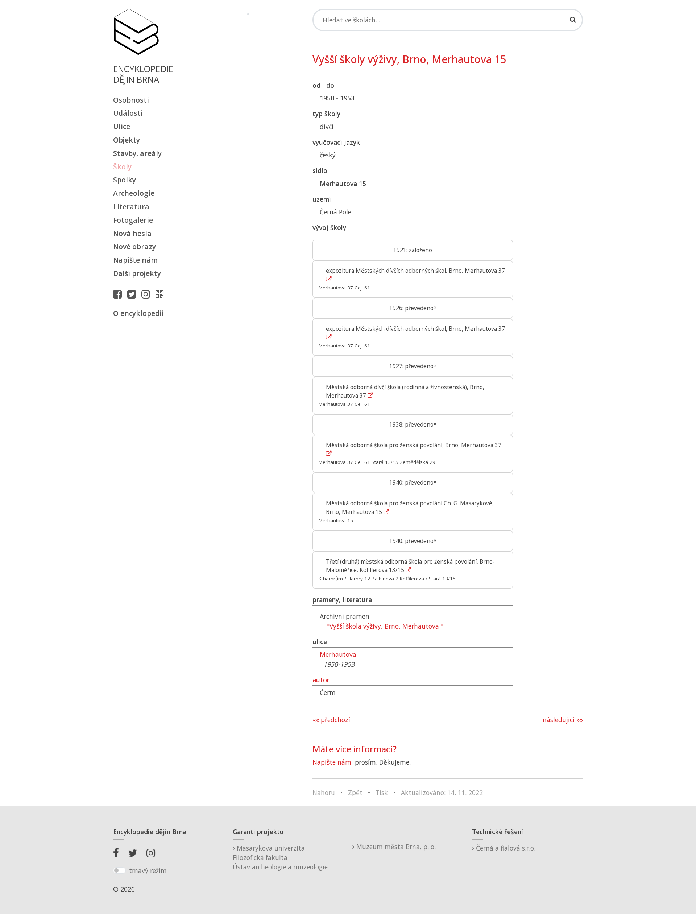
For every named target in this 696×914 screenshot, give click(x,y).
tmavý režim (148, 870)
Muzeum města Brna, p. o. (395, 846)
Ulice (121, 126)
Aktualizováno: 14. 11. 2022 (442, 792)
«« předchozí (331, 719)
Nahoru (323, 792)
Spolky (124, 180)
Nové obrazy (134, 246)
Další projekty (137, 273)
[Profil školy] (161, 293)
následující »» (563, 719)
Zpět (355, 792)
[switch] (119, 870)
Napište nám (135, 260)
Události (128, 113)
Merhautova (338, 654)
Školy (122, 167)
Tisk (382, 792)
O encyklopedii (138, 313)
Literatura (131, 206)
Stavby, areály (137, 153)
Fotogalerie (133, 220)
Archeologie (133, 193)
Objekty (126, 140)
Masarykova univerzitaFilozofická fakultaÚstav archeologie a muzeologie (280, 858)
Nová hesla (132, 233)
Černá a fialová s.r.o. (504, 848)
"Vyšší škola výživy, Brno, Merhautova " (385, 626)
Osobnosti (131, 100)
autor (321, 679)
